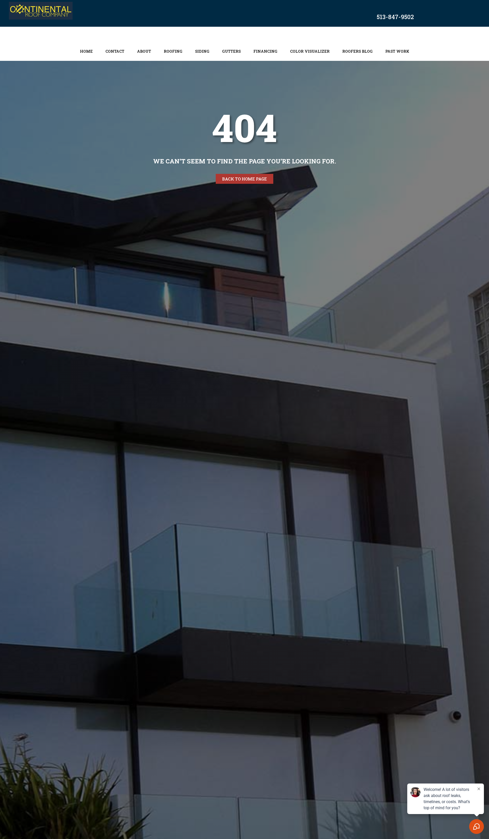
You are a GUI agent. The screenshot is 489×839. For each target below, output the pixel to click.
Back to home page (244, 178)
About (144, 51)
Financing (265, 51)
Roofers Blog (357, 51)
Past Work (397, 51)
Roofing (173, 51)
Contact (114, 51)
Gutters (231, 51)
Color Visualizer (310, 51)
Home (86, 51)
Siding (202, 51)
